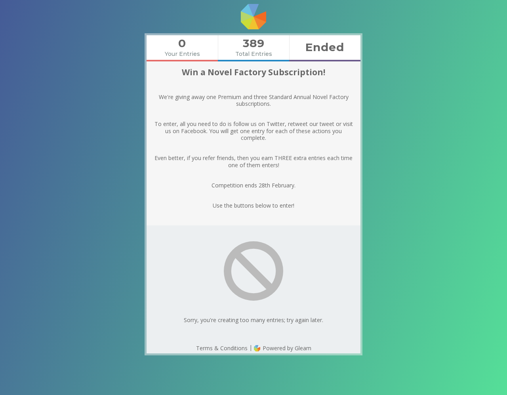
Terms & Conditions (222, 348)
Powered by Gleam (286, 348)
